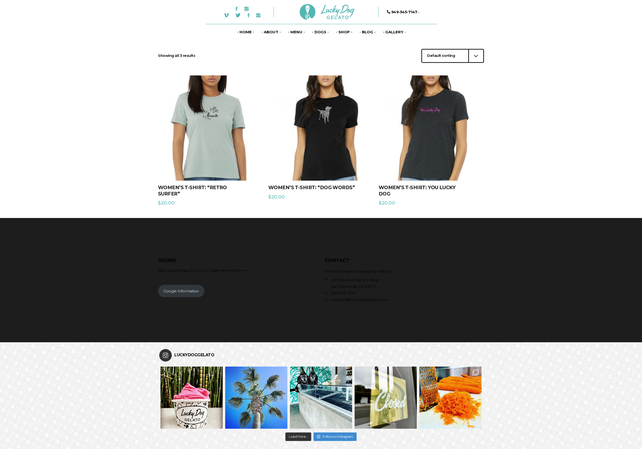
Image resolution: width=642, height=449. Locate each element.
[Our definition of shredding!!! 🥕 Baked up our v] (450, 398)
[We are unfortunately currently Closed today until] (386, 398)
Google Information (181, 291)
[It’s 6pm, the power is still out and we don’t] (321, 398)
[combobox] (452, 56)
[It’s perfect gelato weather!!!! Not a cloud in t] (256, 398)
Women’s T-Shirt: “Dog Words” (311, 187)
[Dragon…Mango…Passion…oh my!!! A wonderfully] (191, 398)
